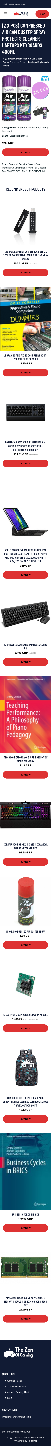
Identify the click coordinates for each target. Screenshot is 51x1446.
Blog (9, 1397)
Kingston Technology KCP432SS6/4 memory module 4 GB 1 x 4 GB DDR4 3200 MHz (25, 1301)
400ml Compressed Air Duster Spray (25, 931)
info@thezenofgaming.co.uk (14, 4)
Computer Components (27, 127)
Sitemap (33, 1440)
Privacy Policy (20, 1440)
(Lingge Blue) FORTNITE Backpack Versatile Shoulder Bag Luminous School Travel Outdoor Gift (25, 1101)
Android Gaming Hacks (18, 1392)
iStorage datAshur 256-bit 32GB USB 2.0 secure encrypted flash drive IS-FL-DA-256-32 (25, 255)
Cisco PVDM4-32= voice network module (25, 1014)
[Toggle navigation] (5, 13)
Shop (42, 14)
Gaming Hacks (14, 1380)
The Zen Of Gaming (17, 1386)
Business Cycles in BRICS (25, 1214)
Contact (18, 1437)
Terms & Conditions (34, 1437)
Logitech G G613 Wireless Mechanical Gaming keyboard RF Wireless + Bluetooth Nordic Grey (25, 446)
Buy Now (26, 152)
